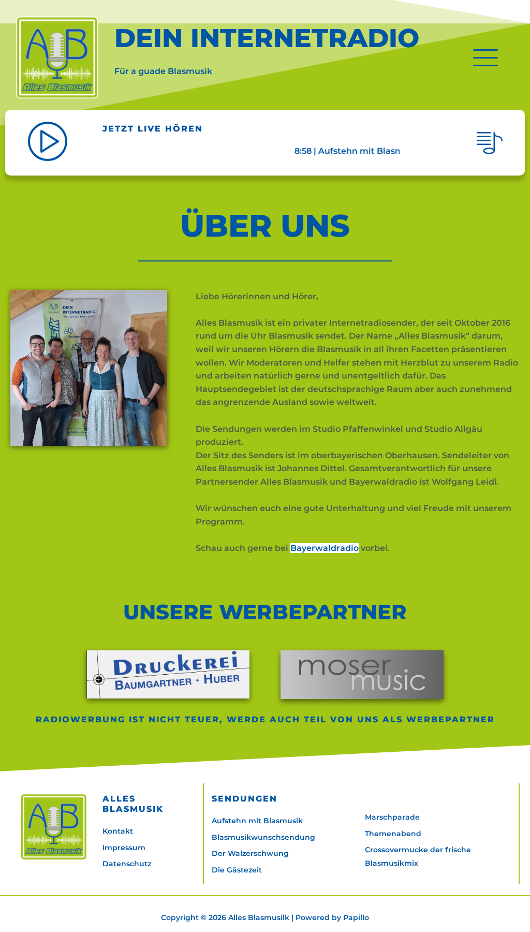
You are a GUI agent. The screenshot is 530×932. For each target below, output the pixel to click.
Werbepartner (450, 719)
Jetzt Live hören (152, 129)
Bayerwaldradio (324, 548)
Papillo (356, 917)
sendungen (244, 799)
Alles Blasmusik (133, 804)
